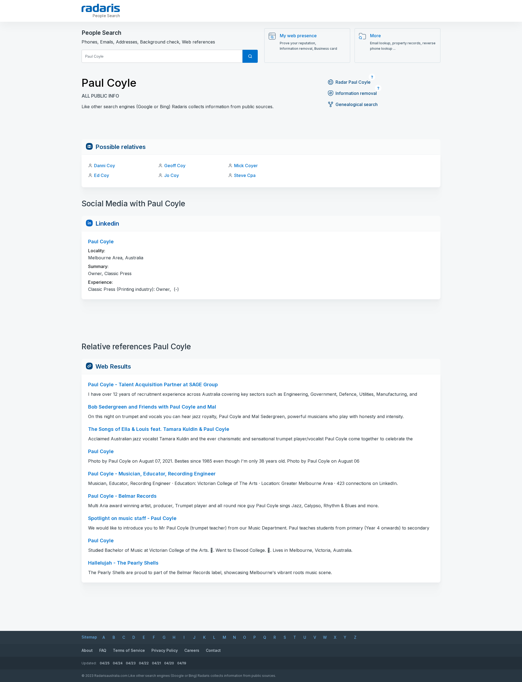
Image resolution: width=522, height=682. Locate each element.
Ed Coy (101, 175)
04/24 (118, 663)
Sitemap (89, 637)
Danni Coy (104, 165)
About (87, 650)
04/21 (156, 663)
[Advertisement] (261, 127)
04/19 (181, 663)
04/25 (105, 663)
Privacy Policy (164, 650)
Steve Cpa (245, 175)
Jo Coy (171, 175)
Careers (191, 650)
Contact (213, 650)
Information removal (356, 93)
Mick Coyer (246, 165)
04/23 (131, 663)
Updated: (89, 663)
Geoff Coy (174, 165)
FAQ (102, 650)
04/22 (144, 663)
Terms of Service (129, 650)
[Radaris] (101, 8)
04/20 (169, 663)
